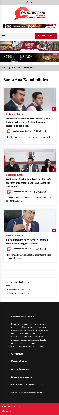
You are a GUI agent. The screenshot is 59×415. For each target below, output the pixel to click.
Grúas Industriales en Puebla (18, 290)
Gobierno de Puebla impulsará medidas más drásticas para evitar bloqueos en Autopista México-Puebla (28, 183)
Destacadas (11, 114)
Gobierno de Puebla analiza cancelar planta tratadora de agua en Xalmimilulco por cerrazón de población (28, 122)
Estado (20, 114)
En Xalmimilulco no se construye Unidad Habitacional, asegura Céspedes (27, 241)
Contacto (6, 411)
